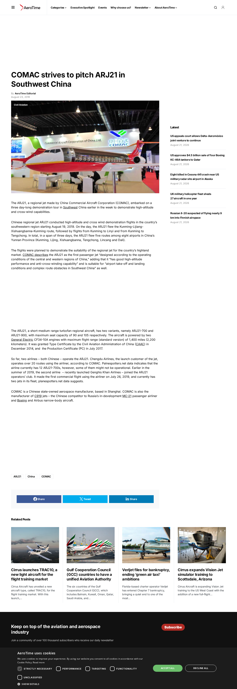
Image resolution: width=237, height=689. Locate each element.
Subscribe (173, 627)
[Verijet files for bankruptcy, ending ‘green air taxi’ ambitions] (146, 545)
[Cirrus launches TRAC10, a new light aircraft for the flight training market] (35, 545)
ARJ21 (17, 476)
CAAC (140, 344)
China (31, 476)
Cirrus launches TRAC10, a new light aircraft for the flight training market (34, 574)
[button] (13, 7)
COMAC (46, 476)
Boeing (22, 400)
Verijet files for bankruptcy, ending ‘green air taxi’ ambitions (146, 574)
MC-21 (126, 396)
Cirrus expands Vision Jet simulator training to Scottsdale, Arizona (200, 574)
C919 (38, 396)
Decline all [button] (200, 668)
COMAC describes (35, 255)
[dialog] (118, 668)
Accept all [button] (168, 668)
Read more (39, 662)
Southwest (70, 207)
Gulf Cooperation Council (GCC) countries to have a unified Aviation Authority (89, 574)
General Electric (22, 339)
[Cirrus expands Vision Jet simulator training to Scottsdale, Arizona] (202, 545)
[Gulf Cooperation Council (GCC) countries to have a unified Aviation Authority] (91, 545)
